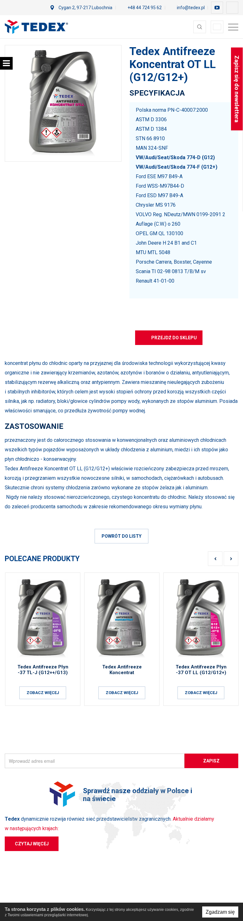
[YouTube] (217, 8)
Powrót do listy (121, 536)
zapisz (211, 760)
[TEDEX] (36, 27)
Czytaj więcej (32, 843)
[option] (63, 103)
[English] (217, 27)
